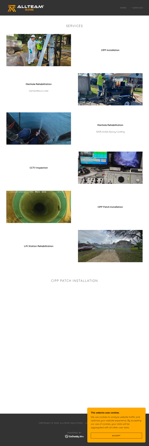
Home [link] (123, 8)
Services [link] (138, 8)
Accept (116, 436)
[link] (25, 7)
